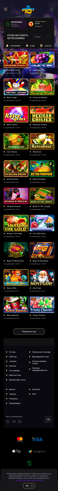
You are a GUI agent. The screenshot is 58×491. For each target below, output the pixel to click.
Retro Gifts (11, 288)
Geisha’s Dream (14, 206)
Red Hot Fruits (13, 70)
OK (27, 486)
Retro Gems (12, 125)
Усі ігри (12, 352)
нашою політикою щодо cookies (29, 480)
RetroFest (37, 152)
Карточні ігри (15, 375)
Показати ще (29, 331)
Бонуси (12, 389)
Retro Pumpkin (39, 179)
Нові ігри (13, 357)
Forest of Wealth (40, 97)
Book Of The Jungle (41, 206)
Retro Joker (12, 97)
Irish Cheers (12, 152)
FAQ (34, 394)
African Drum (12, 179)
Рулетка (12, 366)
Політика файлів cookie (39, 362)
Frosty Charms (39, 315)
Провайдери (14, 403)
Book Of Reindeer (40, 261)
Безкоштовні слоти (17, 380)
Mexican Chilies (40, 125)
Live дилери (14, 370)
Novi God (37, 288)
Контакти (36, 389)
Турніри (12, 394)
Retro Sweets (13, 315)
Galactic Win (39, 70)
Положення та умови (41, 352)
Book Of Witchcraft (15, 261)
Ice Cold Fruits (39, 233)
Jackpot (12, 361)
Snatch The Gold (14, 233)
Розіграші (13, 399)
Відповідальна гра (40, 357)
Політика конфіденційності (39, 369)
